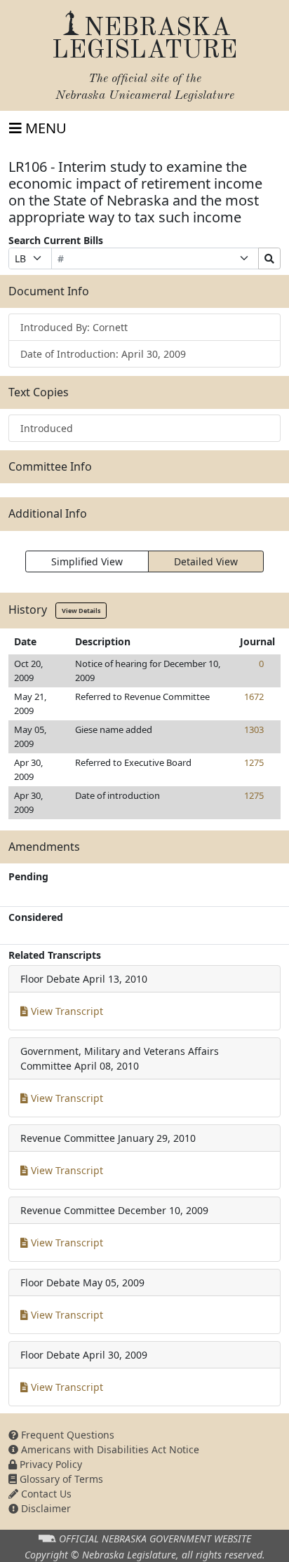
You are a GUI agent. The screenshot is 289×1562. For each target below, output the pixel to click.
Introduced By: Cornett (74, 327)
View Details (81, 610)
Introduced (46, 428)
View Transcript (65, 1011)
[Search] (269, 258)
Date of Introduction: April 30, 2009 (103, 354)
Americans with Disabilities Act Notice (108, 1449)
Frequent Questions (66, 1434)
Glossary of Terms (60, 1479)
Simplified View (87, 561)
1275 (254, 762)
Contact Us (45, 1493)
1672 (254, 696)
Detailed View (206, 561)
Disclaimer (44, 1508)
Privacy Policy (49, 1464)
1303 (254, 729)
